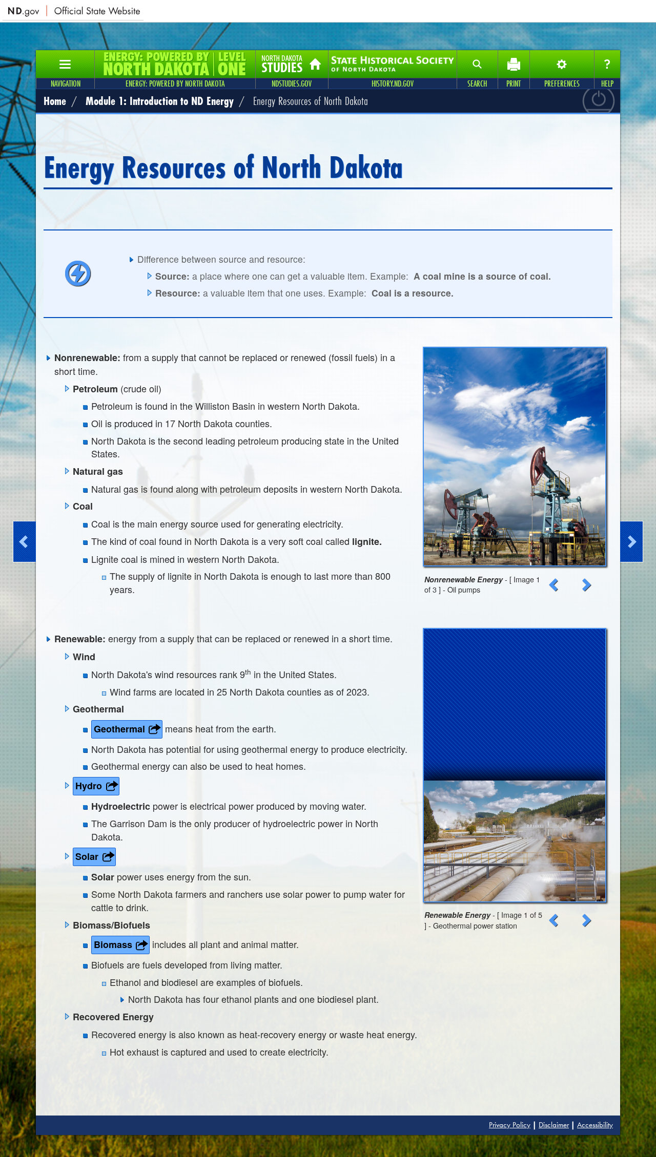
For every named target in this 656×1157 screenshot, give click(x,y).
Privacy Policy (509, 1125)
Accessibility (595, 1125)
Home (55, 101)
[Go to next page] (631, 541)
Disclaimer (554, 1125)
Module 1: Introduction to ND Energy (160, 101)
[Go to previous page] (24, 541)
